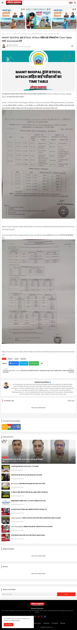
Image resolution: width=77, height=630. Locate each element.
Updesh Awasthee (41, 382)
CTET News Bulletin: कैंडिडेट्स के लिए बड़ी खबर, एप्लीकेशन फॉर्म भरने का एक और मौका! (32, 526)
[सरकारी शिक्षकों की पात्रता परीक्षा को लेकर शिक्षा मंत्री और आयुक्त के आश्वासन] (5, 537)
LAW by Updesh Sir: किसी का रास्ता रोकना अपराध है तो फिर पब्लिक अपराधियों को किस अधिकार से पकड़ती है (36, 518)
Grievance (46, 623)
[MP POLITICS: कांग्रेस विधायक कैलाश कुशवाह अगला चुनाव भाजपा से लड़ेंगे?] (5, 486)
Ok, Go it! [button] (8, 624)
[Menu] (2, 3)
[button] (71, 3)
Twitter (25, 363)
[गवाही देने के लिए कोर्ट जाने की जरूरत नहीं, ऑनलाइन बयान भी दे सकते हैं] (5, 477)
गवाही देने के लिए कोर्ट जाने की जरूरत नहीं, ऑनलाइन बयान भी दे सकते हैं (26, 475)
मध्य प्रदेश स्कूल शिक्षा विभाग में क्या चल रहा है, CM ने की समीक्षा (24, 466)
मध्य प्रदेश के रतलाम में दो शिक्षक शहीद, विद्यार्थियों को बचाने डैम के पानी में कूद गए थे (29, 509)
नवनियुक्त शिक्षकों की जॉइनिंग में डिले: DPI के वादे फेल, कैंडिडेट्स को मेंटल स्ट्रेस (28, 500)
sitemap (62, 623)
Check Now (14, 620)
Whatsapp (35, 363)
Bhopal (10, 359)
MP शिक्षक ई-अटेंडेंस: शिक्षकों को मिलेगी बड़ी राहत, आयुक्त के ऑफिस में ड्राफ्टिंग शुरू (29, 492)
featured (9, 34)
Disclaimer (55, 623)
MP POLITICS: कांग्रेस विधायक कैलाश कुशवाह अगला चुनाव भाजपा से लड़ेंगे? (28, 483)
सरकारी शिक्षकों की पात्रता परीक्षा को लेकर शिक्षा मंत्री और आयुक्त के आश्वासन (28, 535)
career (16, 359)
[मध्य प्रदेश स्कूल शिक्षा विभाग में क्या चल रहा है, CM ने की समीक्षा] (5, 468)
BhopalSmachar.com (47, 627)
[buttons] (35, 616)
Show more (71, 400)
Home (3, 34)
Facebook (15, 363)
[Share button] (41, 363)
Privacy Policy (37, 623)
